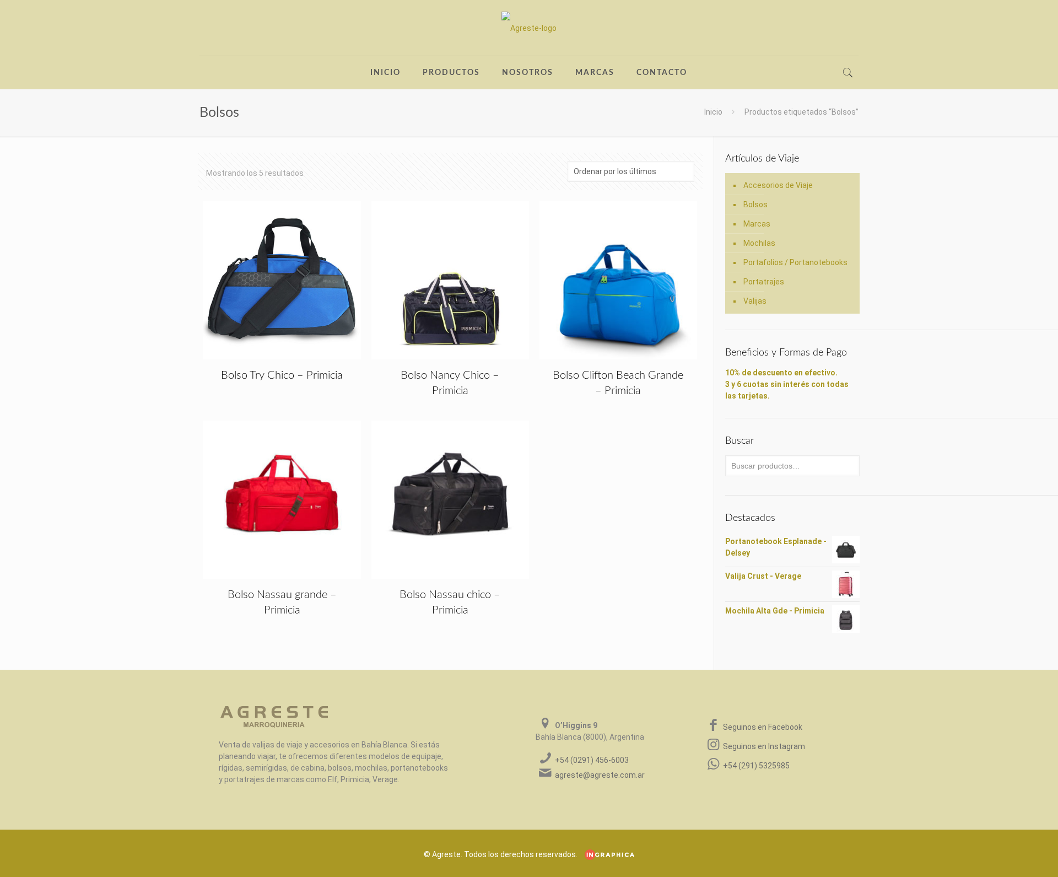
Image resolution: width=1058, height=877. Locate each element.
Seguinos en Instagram (764, 746)
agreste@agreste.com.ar (600, 775)
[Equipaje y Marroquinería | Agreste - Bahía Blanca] (529, 28)
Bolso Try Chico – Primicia (282, 375)
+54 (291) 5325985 (756, 765)
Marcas (756, 223)
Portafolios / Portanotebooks (795, 262)
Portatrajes (763, 281)
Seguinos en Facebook (762, 727)
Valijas (754, 301)
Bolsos (755, 204)
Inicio (713, 111)
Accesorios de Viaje (778, 185)
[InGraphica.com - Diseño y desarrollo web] (606, 854)
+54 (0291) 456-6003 (592, 760)
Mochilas (759, 243)
